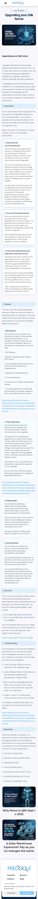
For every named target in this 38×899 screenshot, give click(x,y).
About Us (23, 875)
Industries (11, 875)
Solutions (10, 879)
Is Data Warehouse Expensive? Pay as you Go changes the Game (19, 847)
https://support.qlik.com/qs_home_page (17, 638)
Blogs (22, 879)
